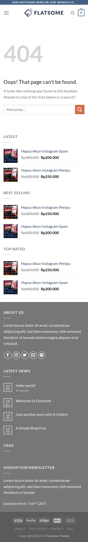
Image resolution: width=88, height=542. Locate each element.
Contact (57, 528)
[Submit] (79, 109)
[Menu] (6, 13)
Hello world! (26, 385)
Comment (22, 390)
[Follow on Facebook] (8, 355)
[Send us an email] (33, 355)
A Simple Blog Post (31, 428)
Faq (70, 528)
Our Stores (38, 528)
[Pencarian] (72, 12)
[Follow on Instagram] (16, 355)
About (20, 528)
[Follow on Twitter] (25, 355)
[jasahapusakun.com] (44, 13)
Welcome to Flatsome (33, 400)
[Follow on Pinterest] (42, 355)
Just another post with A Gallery (42, 414)
